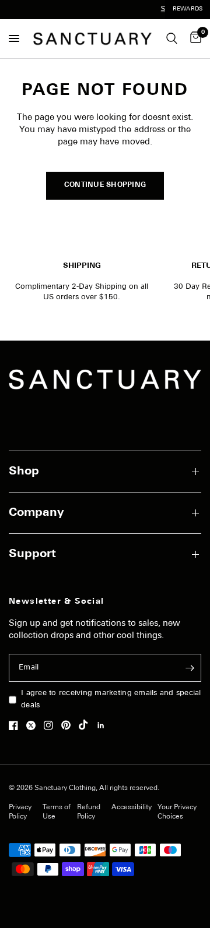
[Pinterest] (68, 725)
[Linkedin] (103, 725)
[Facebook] (16, 725)
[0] (193, 38)
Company (36, 513)
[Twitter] (33, 725)
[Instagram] (51, 725)
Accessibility (131, 807)
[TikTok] (86, 725)
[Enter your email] (189, 668)
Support (32, 554)
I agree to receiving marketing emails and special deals (111, 699)
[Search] (171, 38)
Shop (24, 471)
